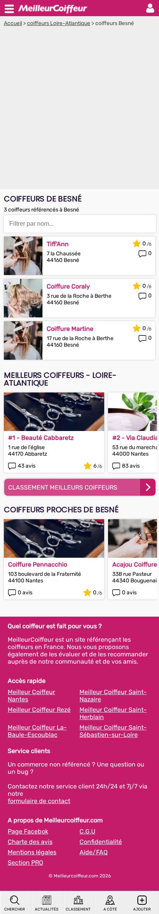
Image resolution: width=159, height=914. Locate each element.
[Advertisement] (79, 109)
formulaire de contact (39, 801)
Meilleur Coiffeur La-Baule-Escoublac (37, 731)
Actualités (46, 909)
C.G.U (87, 831)
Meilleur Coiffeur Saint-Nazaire (113, 695)
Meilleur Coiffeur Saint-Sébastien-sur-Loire (113, 731)
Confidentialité (101, 841)
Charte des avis (30, 841)
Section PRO (25, 862)
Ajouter (142, 909)
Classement (78, 909)
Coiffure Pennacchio (37, 564)
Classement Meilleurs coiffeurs (62, 487)
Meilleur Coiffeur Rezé (39, 709)
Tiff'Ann (58, 244)
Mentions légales (32, 852)
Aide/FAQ (94, 852)
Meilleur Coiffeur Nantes (31, 695)
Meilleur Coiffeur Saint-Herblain (113, 713)
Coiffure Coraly (68, 286)
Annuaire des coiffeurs (52, 8)
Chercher (14, 909)
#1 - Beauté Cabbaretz (41, 437)
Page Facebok (28, 831)
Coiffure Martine (70, 328)
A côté (110, 909)
